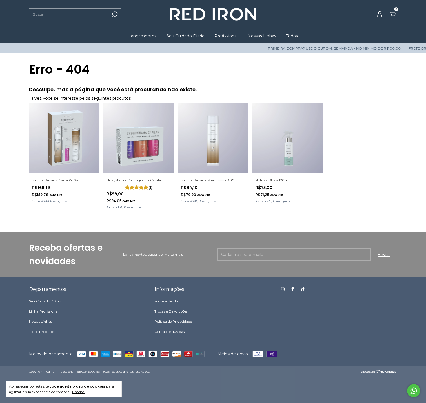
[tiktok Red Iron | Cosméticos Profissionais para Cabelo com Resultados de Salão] (303, 289)
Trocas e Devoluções (170, 311)
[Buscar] (114, 14)
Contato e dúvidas (169, 331)
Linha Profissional (44, 311)
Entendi (78, 392)
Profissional (226, 36)
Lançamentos (142, 36)
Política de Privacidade (173, 321)
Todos (292, 36)
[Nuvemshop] (379, 372)
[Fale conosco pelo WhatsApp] (413, 390)
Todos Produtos (41, 331)
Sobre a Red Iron (168, 301)
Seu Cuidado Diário (185, 36)
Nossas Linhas (261, 36)
